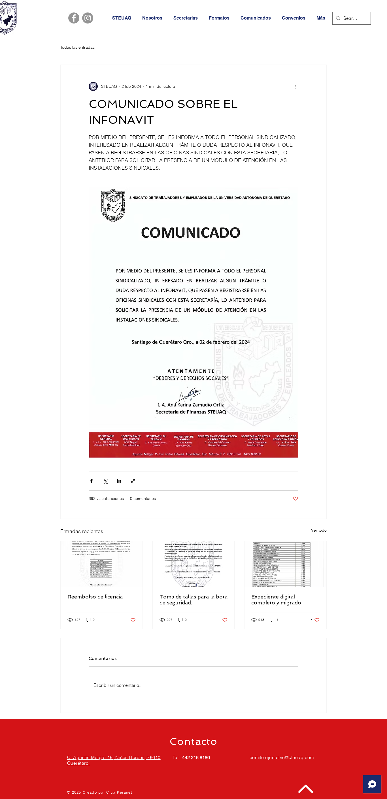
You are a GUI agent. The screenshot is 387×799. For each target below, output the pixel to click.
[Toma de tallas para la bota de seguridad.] (194, 564)
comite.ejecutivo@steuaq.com (282, 757)
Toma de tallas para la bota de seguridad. (193, 600)
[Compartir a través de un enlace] (133, 481)
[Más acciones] (295, 86)
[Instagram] (87, 18)
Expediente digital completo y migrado (276, 600)
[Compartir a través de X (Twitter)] (105, 481)
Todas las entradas (77, 47)
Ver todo (319, 530)
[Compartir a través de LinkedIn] (119, 481)
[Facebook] (73, 18)
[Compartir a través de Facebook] (91, 481)
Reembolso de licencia (95, 597)
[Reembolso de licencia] (102, 564)
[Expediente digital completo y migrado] (285, 564)
